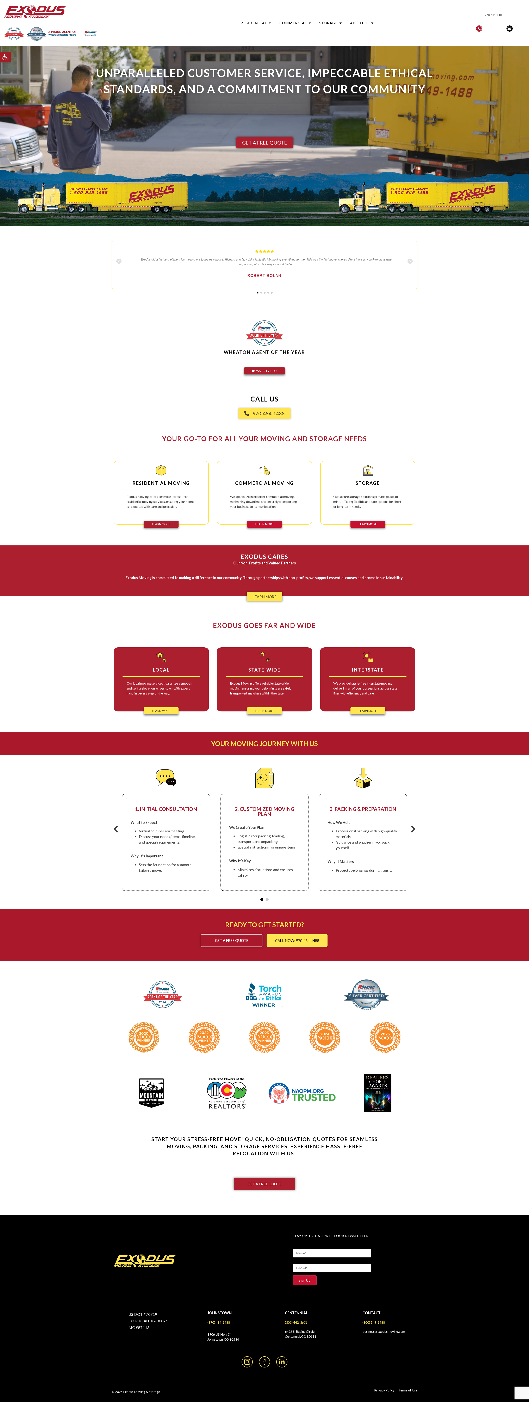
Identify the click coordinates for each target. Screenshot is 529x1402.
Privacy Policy (384, 1390)
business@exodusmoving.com (383, 1331)
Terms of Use (408, 1390)
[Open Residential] (270, 23)
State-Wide (264, 670)
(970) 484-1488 (218, 1322)
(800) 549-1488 (373, 1322)
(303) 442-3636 (296, 1322)
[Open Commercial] (310, 23)
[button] (5, 57)
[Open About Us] (372, 23)
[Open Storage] (340, 23)
